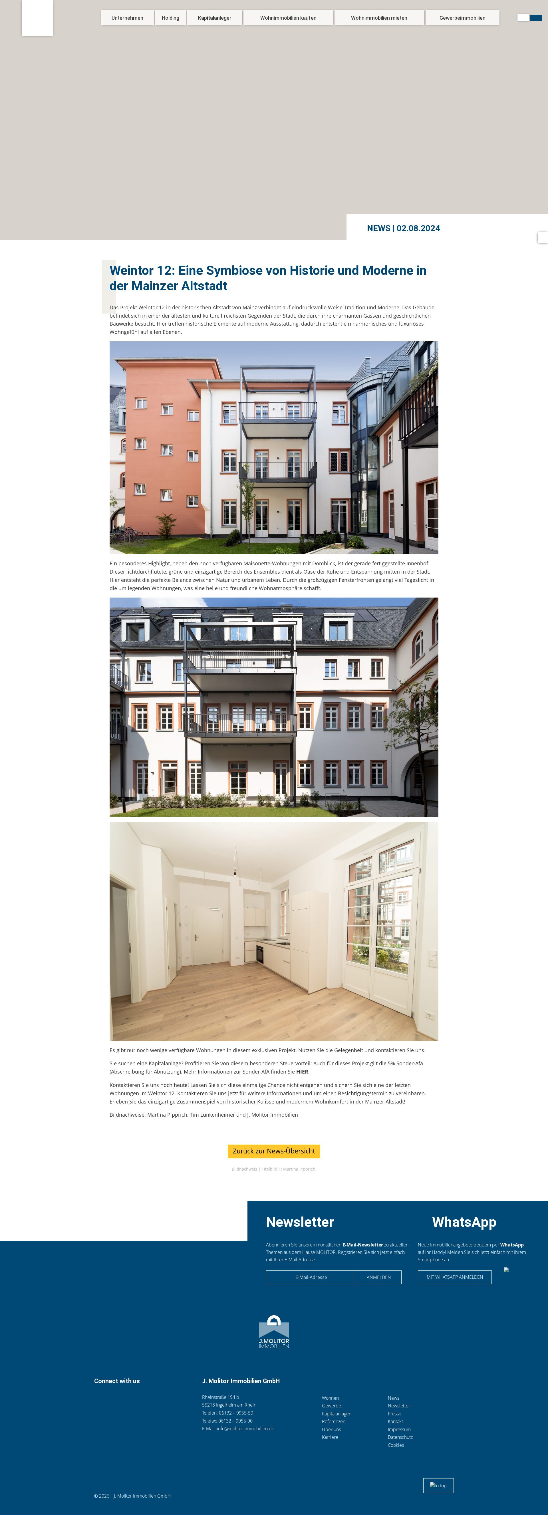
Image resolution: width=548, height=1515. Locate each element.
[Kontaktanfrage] (543, 237)
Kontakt (113, 1398)
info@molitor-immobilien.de (245, 1428)
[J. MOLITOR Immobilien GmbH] (37, 18)
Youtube (168, 1398)
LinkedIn (140, 1398)
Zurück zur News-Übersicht (274, 1151)
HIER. (302, 1071)
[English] (536, 18)
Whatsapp (127, 1398)
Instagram (154, 1398)
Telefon (99, 1398)
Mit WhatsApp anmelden (455, 1277)
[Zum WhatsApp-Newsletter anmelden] (516, 1278)
